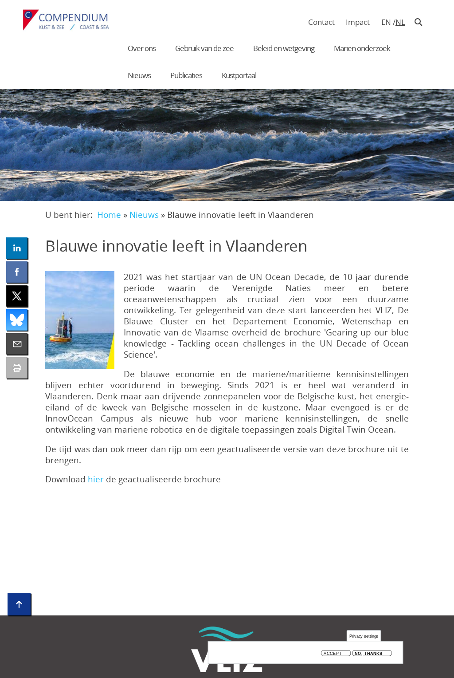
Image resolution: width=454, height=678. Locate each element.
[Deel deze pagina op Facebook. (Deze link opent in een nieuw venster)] (16, 272)
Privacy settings (364, 636)
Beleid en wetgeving (283, 48)
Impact (358, 22)
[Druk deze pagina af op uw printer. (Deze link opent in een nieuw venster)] (16, 367)
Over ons (142, 48)
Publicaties (186, 75)
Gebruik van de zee (204, 48)
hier (97, 479)
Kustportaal (239, 75)
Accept (333, 653)
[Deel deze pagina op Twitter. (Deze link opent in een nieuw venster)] (16, 296)
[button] (79, 320)
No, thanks (369, 653)
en (386, 22)
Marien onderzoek (362, 48)
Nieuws (139, 75)
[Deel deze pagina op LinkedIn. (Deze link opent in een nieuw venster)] (16, 248)
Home (109, 214)
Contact (321, 22)
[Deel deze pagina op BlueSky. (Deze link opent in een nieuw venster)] (16, 320)
